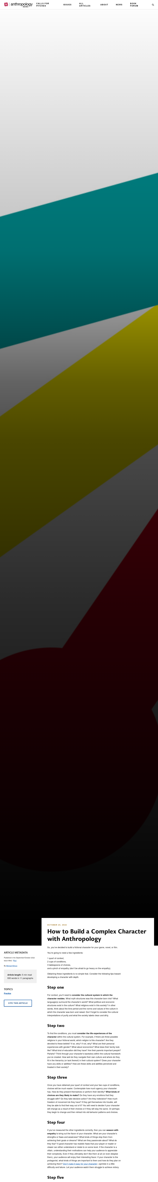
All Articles (85, 4)
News (119, 4)
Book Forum (134, 4)
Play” (15, 960)
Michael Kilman (11, 966)
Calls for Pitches (42, 4)
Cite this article (18, 1003)
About (104, 4)
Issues (67, 4)
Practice (7, 993)
